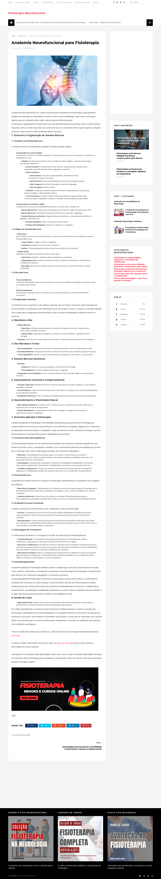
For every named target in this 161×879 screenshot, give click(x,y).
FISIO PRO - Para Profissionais (105, 22)
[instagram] (124, 2)
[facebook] (114, 2)
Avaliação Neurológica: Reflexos (128, 221)
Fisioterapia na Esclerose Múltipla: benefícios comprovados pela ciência (131, 265)
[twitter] (121, 2)
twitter (132, 309)
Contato (95, 2)
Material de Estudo (22, 2)
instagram (132, 314)
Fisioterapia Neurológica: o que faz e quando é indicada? (130, 279)
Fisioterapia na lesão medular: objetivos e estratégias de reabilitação (127, 259)
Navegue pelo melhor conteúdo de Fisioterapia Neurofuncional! (51, 22)
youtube (132, 319)
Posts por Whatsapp (64, 2)
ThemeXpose (21, 876)
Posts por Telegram (82, 2)
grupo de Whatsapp (65, 643)
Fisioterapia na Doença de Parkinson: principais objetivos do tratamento (131, 270)
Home (10, 2)
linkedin (132, 324)
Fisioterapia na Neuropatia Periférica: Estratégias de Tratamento (137, 229)
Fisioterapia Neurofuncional (26, 13)
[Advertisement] (57, 782)
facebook (132, 304)
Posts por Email (47, 2)
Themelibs (31, 876)
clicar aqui (15, 635)
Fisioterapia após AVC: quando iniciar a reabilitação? (130, 274)
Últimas (36, 2)
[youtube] (117, 2)
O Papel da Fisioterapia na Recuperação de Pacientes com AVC (137, 212)
